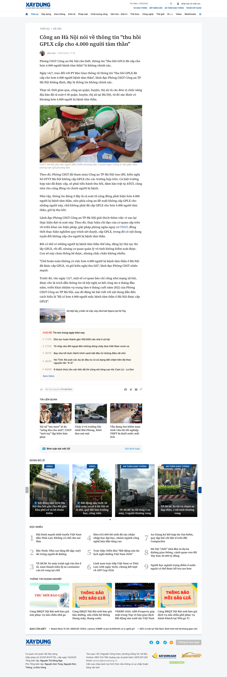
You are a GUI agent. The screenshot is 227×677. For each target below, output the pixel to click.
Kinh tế (71, 14)
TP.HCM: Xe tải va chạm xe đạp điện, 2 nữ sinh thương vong (177, 510)
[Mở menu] (200, 14)
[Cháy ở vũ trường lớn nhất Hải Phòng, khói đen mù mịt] (91, 413)
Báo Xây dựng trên (52, 389)
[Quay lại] (41, 389)
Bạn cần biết (38, 629)
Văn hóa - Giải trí (118, 14)
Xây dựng (46, 14)
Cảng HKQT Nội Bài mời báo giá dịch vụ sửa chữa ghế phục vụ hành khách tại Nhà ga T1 (177, 615)
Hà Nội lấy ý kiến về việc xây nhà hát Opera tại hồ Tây (96, 311)
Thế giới (160, 14)
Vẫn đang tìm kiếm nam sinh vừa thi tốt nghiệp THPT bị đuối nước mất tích (125, 432)
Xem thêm (48, 376)
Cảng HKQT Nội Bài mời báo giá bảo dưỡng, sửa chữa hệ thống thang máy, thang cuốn (92, 615)
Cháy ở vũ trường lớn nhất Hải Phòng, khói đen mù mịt (88, 430)
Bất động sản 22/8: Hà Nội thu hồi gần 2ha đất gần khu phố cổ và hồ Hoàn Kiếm (49, 508)
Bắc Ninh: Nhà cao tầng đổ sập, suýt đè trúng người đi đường (58, 552)
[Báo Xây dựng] (38, 5)
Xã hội (57, 28)
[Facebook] (125, 389)
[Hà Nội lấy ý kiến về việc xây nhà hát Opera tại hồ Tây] (52, 315)
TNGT (124, 227)
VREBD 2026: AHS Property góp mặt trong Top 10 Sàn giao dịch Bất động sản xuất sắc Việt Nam (134, 615)
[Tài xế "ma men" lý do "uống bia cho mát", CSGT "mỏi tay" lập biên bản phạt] (56, 413)
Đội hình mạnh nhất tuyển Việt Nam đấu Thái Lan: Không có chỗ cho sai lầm (59, 538)
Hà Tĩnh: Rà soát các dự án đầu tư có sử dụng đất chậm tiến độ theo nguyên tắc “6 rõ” (92, 361)
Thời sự (34, 14)
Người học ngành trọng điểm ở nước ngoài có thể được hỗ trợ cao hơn (173, 566)
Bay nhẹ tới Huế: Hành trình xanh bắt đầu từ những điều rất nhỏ (90, 353)
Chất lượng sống (99, 14)
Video (179, 14)
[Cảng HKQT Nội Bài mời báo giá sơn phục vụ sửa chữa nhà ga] (49, 595)
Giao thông (59, 14)
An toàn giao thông (174, 8)
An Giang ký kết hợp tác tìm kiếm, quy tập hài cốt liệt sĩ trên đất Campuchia (172, 538)
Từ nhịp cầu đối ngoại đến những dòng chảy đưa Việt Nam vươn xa (91, 346)
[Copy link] (141, 389)
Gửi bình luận (132, 448)
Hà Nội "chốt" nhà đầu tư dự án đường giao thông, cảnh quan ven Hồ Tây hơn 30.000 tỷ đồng (174, 552)
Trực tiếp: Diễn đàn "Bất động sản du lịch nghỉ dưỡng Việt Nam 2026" (116, 552)
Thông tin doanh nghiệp (46, 579)
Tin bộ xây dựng (194, 8)
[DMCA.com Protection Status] (177, 662)
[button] (110, 519)
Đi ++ (170, 14)
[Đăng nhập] (178, 4)
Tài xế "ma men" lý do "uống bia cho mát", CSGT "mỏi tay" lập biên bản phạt (56, 432)
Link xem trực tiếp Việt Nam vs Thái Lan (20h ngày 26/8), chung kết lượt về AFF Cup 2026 (115, 567)
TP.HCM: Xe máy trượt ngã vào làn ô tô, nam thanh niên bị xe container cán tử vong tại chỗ (58, 567)
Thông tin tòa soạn (188, 642)
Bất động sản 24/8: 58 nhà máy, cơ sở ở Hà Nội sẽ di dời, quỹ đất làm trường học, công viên (92, 508)
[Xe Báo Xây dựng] (191, 655)
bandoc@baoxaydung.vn (105, 660)
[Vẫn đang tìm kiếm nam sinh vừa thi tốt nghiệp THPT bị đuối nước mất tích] (126, 413)
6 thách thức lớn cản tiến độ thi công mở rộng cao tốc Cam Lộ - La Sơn (94, 369)
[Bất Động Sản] (164, 655)
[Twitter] (130, 389)
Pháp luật (83, 14)
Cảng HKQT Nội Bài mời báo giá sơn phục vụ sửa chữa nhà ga (49, 613)
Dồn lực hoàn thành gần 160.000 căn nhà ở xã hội (82, 339)
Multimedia (190, 14)
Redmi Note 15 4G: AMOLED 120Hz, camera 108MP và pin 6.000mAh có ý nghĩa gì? (93, 628)
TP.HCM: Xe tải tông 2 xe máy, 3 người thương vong (135, 511)
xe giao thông (140, 8)
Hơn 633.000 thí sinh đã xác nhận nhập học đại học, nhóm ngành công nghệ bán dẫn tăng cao (116, 538)
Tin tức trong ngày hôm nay (69, 332)
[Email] (136, 389)
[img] (91, 134)
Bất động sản (155, 8)
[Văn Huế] (42, 53)
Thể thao (134, 14)
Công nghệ (147, 14)
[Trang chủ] (26, 14)
